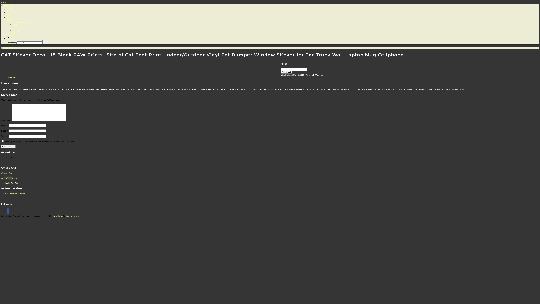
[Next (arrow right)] (535, 152)
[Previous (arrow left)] (5, 152)
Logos (9, 15)
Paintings (11, 12)
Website (4, 136)
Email (4, 131)
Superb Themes (72, 216)
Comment (6, 120)
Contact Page (7, 173)
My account (17, 32)
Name (4, 125)
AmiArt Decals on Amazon (13, 193)
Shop (9, 20)
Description (12, 77)
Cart (14, 27)
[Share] (531, 3)
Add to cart (286, 72)
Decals (10, 17)
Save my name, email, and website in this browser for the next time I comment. (39, 141)
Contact (10, 35)
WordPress (58, 216)
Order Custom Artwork (22, 22)
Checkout (16, 30)
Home (9, 9)
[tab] (12, 77)
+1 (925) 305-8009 (9, 183)
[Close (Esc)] (537, 3)
